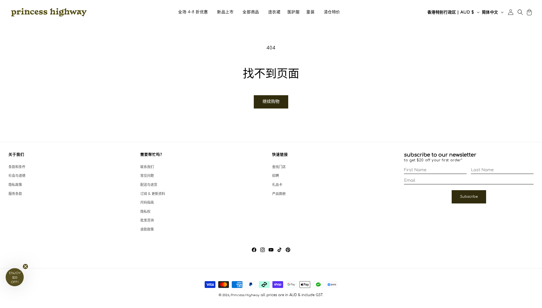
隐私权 (145, 212)
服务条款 (15, 194)
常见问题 (147, 176)
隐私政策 (15, 185)
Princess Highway (245, 295)
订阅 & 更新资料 (152, 194)
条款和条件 (16, 167)
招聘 (275, 176)
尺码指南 (147, 203)
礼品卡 (277, 185)
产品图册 (279, 194)
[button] (193, 12)
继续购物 (271, 101)
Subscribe (469, 197)
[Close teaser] (25, 266)
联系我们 (147, 167)
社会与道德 (16, 176)
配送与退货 (148, 185)
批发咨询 (147, 220)
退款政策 (147, 229)
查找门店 (279, 167)
